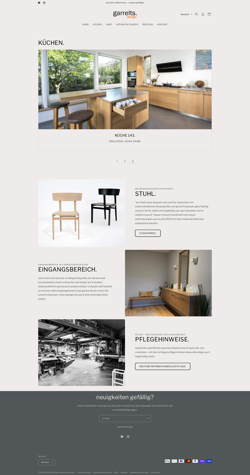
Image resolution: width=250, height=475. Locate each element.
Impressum (155, 472)
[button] (196, 14)
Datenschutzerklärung (102, 472)
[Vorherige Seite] (117, 161)
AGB (116, 472)
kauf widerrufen (125, 427)
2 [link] (133, 160)
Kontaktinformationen (139, 472)
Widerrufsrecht (84, 472)
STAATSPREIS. (147, 233)
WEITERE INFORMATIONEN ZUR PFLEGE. (162, 366)
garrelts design (51, 472)
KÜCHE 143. (125, 135)
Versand (124, 472)
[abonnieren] (148, 418)
